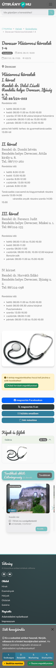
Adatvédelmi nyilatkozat (15, 616)
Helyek (18, 29)
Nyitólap (8, 29)
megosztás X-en (29, 407)
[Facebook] (4, 574)
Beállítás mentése (14, 663)
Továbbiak (44, 475)
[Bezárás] (52, 629)
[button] (17, 453)
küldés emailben (29, 413)
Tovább (40, 529)
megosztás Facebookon (29, 400)
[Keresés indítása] (51, 12)
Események (8, 591)
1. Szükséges (9, 656)
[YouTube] (9, 574)
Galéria (5, 605)
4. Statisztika (47, 656)
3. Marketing (34, 656)
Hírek (4, 586)
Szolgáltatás (31, 29)
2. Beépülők (21, 656)
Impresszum (8, 621)
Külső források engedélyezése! (22, 385)
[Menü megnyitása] (50, 4)
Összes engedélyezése (41, 663)
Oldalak (6, 600)
